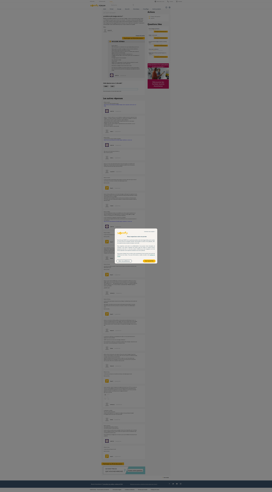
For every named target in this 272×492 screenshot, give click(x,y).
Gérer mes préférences (124, 261)
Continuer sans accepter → (149, 231)
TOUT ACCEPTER (149, 261)
